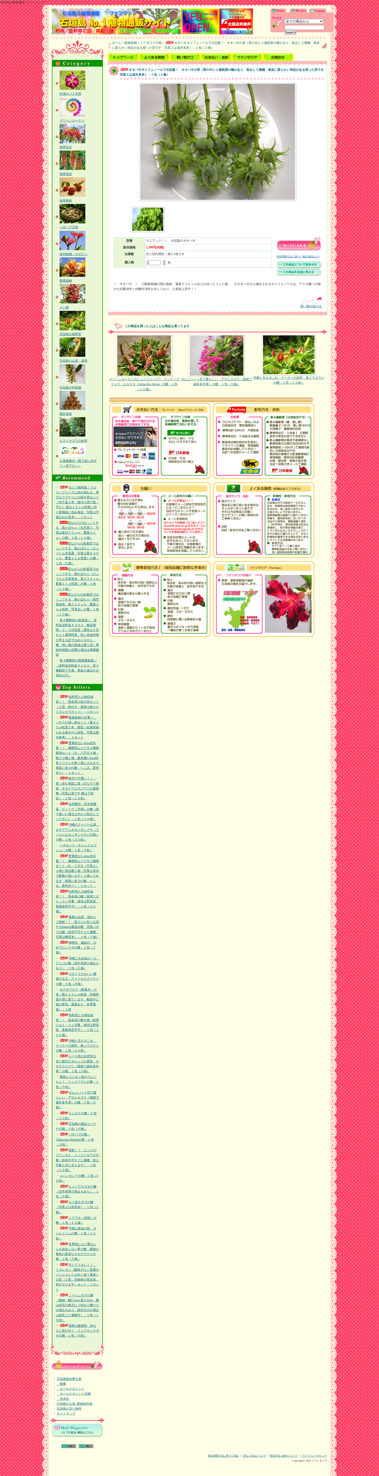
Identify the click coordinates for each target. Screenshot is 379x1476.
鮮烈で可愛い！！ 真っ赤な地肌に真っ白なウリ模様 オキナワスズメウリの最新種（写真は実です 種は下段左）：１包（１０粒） (77, 788)
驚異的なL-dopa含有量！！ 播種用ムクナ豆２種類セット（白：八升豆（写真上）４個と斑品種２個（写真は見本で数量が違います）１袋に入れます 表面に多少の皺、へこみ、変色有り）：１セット (77, 871)
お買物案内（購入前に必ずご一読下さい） (78, 463)
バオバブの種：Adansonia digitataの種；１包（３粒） (75, 1139)
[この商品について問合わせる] (299, 268)
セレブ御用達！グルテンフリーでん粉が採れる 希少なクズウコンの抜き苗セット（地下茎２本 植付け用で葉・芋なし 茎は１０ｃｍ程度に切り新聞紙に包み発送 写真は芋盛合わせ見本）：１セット (77, 502)
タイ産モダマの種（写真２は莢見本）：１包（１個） (77, 1207)
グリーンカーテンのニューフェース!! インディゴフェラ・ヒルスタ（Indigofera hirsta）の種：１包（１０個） (144, 384)
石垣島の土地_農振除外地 (74, 1404)
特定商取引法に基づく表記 (223, 1455)
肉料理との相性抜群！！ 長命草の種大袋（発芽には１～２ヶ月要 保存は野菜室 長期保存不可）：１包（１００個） (77, 1025)
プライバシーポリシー (314, 1455)
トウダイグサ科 (151, 43)
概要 (61, 1384)
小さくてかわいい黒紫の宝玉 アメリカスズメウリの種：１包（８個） (77, 978)
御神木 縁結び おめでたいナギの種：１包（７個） (76, 947)
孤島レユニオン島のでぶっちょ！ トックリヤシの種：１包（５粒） (77, 1081)
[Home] (278, 11)
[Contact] (316, 11)
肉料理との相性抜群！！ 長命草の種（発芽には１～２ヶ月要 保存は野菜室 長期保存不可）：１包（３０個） (77, 901)
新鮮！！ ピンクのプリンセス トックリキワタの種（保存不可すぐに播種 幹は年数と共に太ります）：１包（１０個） (77, 1160)
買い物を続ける (311, 306)
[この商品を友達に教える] (299, 275)
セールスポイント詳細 (74, 1393)
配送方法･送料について (283, 1455)
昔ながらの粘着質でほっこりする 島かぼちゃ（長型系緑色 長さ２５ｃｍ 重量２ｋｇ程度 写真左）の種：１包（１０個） (77, 604)
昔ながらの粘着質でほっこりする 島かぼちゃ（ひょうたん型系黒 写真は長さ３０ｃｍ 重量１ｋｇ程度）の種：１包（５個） (77, 553)
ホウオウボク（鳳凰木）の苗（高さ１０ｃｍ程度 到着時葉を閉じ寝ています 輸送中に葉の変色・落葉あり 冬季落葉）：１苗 (77, 999)
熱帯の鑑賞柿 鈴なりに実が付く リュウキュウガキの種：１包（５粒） (77, 1330)
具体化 (63, 1399)
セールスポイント (71, 1389)
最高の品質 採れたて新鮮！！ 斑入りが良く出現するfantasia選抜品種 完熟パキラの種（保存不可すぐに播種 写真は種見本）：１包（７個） (77, 927)
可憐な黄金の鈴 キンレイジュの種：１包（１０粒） (76, 1233)
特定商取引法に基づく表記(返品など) (298, 256)
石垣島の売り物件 (69, 1408)
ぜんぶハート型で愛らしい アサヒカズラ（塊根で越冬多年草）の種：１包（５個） (216, 381)
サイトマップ (66, 1413)
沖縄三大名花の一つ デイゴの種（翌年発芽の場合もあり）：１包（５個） (78, 963)
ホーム (116, 43)
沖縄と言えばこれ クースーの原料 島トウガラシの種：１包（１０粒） (77, 1045)
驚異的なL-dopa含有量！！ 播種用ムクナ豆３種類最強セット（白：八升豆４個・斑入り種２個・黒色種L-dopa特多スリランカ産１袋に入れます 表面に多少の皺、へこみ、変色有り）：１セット (79, 758)
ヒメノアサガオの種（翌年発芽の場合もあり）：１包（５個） (77, 1191)
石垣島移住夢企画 (69, 1379)
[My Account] (297, 11)
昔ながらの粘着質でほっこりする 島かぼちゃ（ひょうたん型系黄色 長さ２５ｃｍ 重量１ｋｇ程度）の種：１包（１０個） (79, 579)
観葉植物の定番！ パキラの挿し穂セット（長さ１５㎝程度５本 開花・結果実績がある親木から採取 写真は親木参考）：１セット (77, 727)
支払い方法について (254, 1455)
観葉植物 (131, 43)
